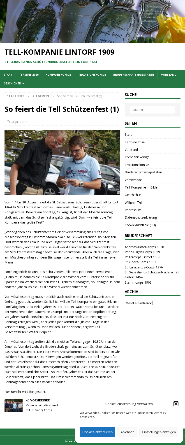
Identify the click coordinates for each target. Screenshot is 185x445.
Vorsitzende (133, 180)
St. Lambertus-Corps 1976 (144, 267)
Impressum (133, 210)
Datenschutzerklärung (141, 217)
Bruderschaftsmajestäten (133, 75)
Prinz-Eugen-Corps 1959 (142, 252)
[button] (176, 403)
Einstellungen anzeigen (159, 432)
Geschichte (12, 83)
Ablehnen (127, 432)
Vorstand (168, 75)
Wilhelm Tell (133, 202)
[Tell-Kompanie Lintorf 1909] (92, 40)
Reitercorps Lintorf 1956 (142, 257)
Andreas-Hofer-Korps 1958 (144, 247)
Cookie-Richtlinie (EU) (140, 225)
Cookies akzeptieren (97, 432)
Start (7, 75)
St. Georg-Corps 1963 (140, 262)
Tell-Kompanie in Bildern (142, 187)
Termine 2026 (29, 75)
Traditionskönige (92, 75)
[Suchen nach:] (152, 110)
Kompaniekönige (58, 75)
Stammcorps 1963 (138, 282)
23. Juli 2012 (18, 122)
